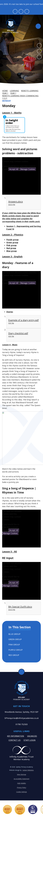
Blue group (11, 251)
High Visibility (21, 783)
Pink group (11, 245)
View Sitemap (21, 774)
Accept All (13, 169)
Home (5, 90)
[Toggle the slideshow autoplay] (39, 57)
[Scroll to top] (21, 672)
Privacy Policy (21, 788)
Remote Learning (29, 90)
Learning (14, 90)
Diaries (9, 312)
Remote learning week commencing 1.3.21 (20, 97)
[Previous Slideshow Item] (39, 45)
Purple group (12, 239)
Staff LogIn (29, 740)
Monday (6, 101)
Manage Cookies (27, 169)
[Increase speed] (27, 11)
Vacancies (32, 736)
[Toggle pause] (15, 11)
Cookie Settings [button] (21, 792)
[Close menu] (38, 26)
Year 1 (5, 93)
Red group (11, 248)
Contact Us (14, 740)
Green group (12, 242)
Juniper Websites (28, 770)
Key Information (15, 736)
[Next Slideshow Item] (39, 51)
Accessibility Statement (21, 779)
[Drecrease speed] (21, 11)
